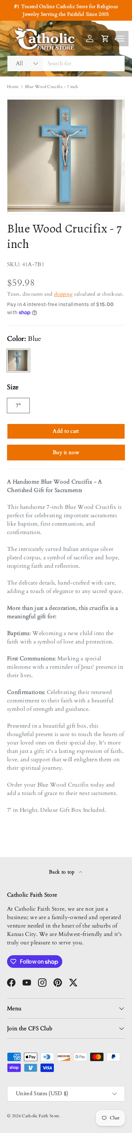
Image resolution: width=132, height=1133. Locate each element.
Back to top (62, 872)
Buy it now (66, 452)
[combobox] (66, 63)
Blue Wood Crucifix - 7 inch (51, 87)
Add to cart (66, 430)
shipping (63, 294)
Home (12, 87)
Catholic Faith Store (40, 1116)
